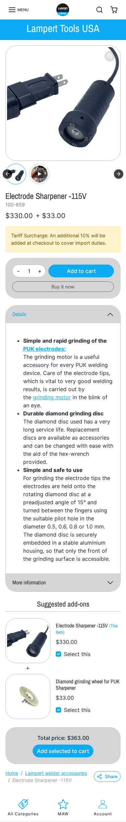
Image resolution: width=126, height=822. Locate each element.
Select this (77, 654)
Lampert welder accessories (56, 773)
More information (29, 582)
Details (19, 314)
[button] (18, 9)
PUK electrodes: (44, 348)
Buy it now (63, 286)
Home (11, 773)
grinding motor (52, 397)
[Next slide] (118, 174)
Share (111, 776)
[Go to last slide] (7, 174)
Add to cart (81, 271)
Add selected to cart (63, 751)
